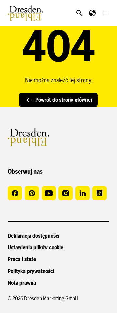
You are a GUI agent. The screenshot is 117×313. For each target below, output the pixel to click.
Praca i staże (22, 259)
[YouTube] (49, 193)
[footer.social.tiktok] (99, 193)
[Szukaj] (79, 13)
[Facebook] (15, 193)
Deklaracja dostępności (33, 236)
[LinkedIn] (82, 193)
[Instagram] (65, 193)
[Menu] (105, 13)
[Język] (92, 13)
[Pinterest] (32, 193)
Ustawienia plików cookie (35, 247)
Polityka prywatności (31, 271)
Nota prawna (22, 283)
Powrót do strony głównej (63, 100)
